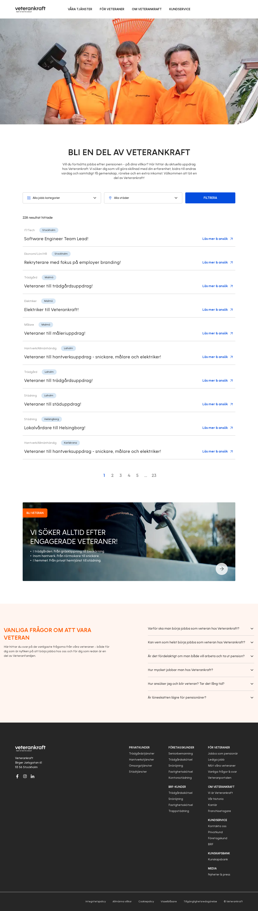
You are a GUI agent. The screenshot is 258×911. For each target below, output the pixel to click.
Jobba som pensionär (223, 753)
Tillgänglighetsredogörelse (200, 901)
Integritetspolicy (96, 901)
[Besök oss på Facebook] (17, 776)
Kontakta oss (217, 826)
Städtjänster (138, 771)
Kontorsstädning (180, 777)
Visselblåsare (169, 901)
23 (154, 475)
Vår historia (215, 799)
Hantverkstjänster (141, 759)
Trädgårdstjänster (141, 753)
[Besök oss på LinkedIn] (32, 776)
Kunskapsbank (218, 859)
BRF (210, 844)
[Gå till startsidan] (30, 9)
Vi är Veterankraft (220, 793)
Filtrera (210, 198)
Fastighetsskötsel (180, 771)
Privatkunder (139, 747)
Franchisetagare (219, 811)
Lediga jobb (216, 759)
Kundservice (217, 820)
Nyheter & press (219, 874)
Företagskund (217, 838)
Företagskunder (181, 747)
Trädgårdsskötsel (180, 759)
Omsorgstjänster (140, 765)
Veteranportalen (219, 777)
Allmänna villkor (122, 901)
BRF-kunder (177, 787)
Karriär (212, 805)
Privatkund (215, 832)
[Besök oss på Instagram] (25, 776)
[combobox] (62, 197)
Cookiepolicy (146, 901)
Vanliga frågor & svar (222, 771)
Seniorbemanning (180, 753)
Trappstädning (178, 811)
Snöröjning (175, 765)
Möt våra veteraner (222, 765)
